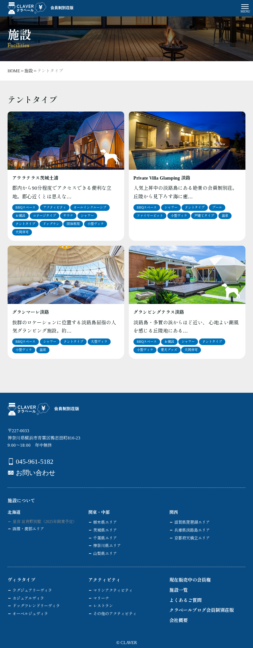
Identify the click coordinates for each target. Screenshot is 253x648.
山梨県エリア (105, 553)
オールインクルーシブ (89, 207)
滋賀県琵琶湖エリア (192, 522)
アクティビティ (54, 207)
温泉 (225, 215)
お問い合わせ (35, 472)
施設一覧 (178, 590)
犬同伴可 (22, 232)
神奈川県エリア (107, 545)
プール (217, 207)
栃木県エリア (105, 522)
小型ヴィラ (95, 224)
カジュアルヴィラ (28, 598)
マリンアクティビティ (113, 590)
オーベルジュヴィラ (30, 613)
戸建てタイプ (204, 215)
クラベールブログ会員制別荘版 (201, 610)
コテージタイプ (44, 215)
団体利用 (73, 224)
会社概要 (178, 620)
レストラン (103, 606)
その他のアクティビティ (115, 613)
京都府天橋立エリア (192, 538)
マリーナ (101, 598)
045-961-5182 (34, 461)
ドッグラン (51, 224)
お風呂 (20, 215)
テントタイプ (25, 224)
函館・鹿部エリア (28, 529)
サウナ (68, 215)
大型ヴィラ (99, 341)
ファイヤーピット (150, 215)
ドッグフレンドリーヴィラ (36, 606)
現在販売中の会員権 (190, 580)
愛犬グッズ (169, 350)
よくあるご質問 (185, 600)
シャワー (87, 215)
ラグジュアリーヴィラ (32, 590)
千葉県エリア (105, 538)
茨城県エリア (105, 530)
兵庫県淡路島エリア (192, 530)
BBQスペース (25, 207)
